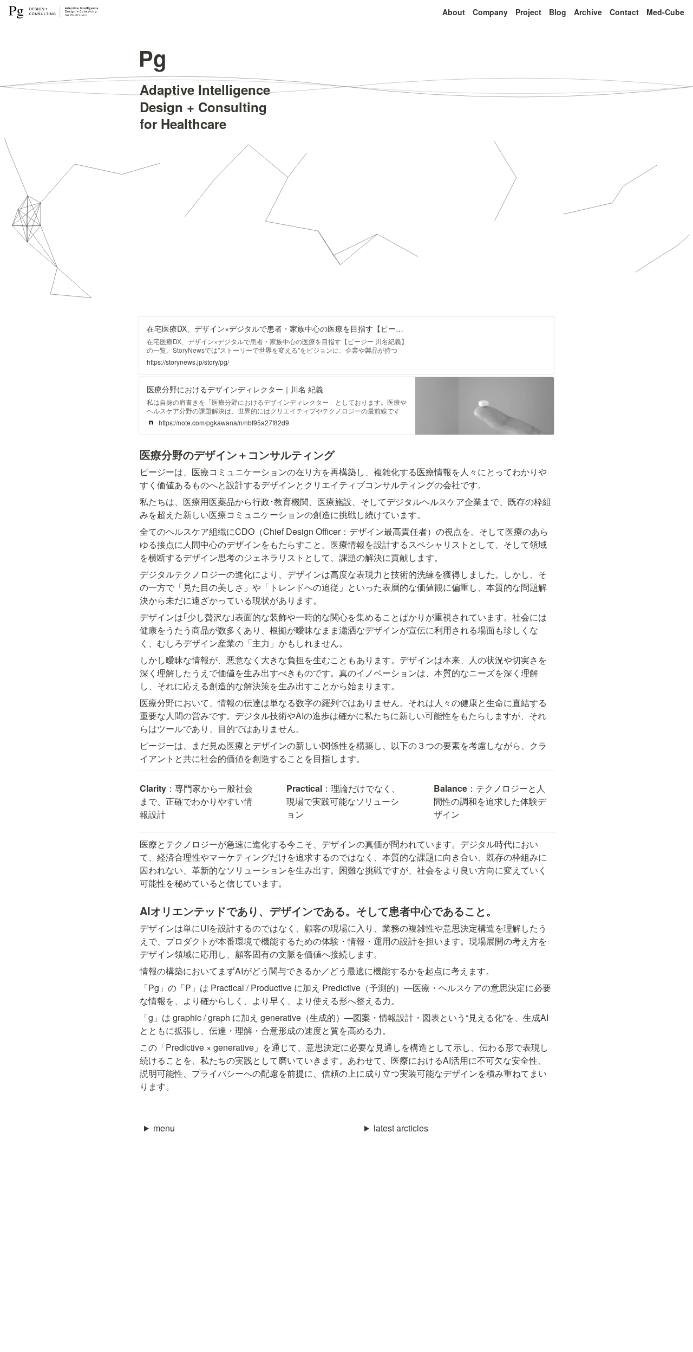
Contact (624, 12)
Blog (557, 12)
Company (490, 12)
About (453, 12)
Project (528, 12)
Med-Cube (665, 12)
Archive (588, 12)
